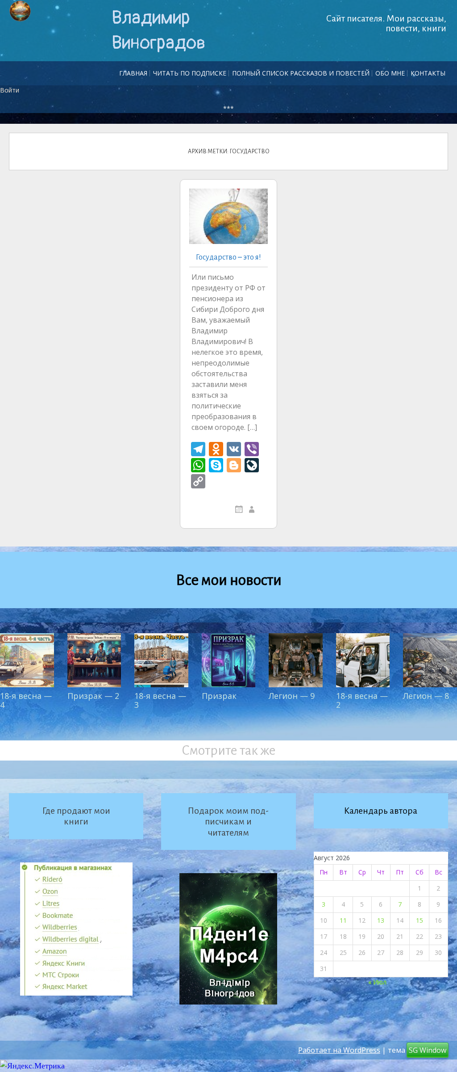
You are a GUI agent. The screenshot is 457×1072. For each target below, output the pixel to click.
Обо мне (390, 73)
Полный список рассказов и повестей (301, 73)
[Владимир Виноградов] (20, 11)
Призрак (219, 695)
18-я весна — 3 (160, 700)
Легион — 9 (292, 695)
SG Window (427, 1050)
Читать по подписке (189, 73)
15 (419, 920)
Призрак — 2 (93, 695)
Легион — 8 (426, 695)
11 (343, 920)
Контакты (428, 73)
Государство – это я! (228, 257)
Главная (133, 73)
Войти (9, 90)
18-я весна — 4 (26, 700)
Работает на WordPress (339, 1050)
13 (380, 920)
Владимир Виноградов (158, 30)
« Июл (377, 982)
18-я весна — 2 (362, 700)
